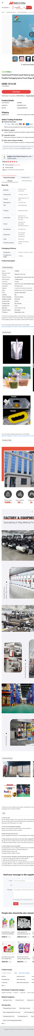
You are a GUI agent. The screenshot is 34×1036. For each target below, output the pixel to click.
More (3, 1023)
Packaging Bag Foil (23, 1016)
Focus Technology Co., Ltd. (21, 1029)
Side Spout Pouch (7, 1000)
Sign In (4, 169)
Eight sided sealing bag (22, 982)
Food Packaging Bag (22, 12)
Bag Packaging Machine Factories (11, 1012)
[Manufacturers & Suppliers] (17, 3)
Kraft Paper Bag (21, 979)
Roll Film (4, 976)
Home (3, 12)
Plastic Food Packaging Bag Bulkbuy (12, 1020)
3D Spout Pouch (19, 1000)
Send (16, 903)
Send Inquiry (16, 92)
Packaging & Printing (11, 12)
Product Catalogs (25, 973)
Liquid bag (4, 982)
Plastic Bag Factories (24, 1008)
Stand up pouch (21, 976)
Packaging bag (5, 979)
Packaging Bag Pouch (8, 1016)
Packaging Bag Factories (9, 1008)
